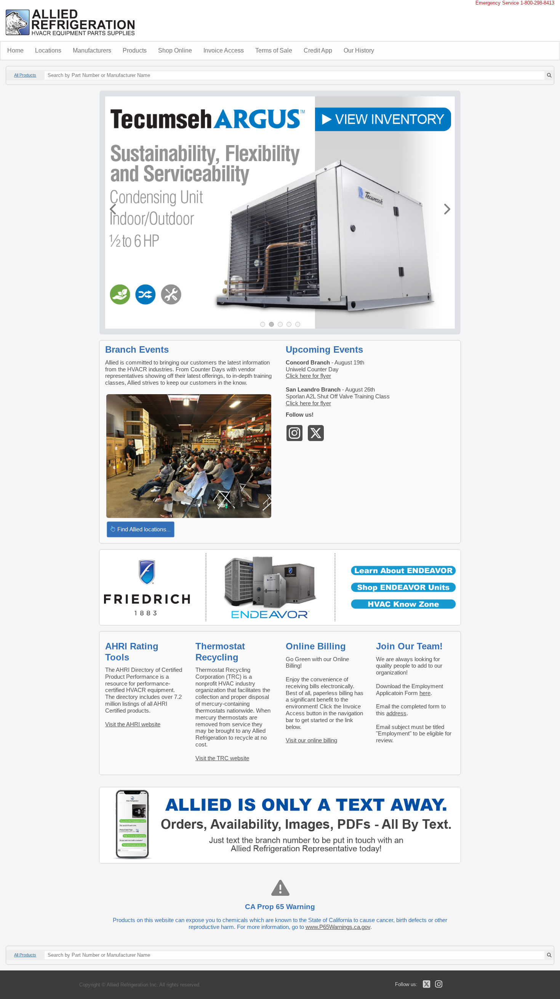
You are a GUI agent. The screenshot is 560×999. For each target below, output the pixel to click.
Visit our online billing (311, 740)
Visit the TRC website (222, 758)
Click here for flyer (308, 375)
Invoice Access (223, 50)
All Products (25, 75)
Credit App (318, 50)
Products (135, 50)
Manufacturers (92, 50)
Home (15, 50)
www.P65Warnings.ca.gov (338, 927)
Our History (359, 50)
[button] (113, 209)
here (424, 693)
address (396, 713)
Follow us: (406, 984)
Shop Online (175, 50)
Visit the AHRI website (132, 724)
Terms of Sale (273, 50)
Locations (48, 50)
